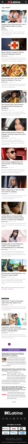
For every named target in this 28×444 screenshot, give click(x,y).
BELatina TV (4, 241)
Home (2, 5)
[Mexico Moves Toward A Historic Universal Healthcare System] (14, 44)
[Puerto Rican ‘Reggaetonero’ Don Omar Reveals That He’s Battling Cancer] (14, 154)
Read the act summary (21, 442)
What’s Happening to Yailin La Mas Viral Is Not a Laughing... (12, 191)
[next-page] (18, 344)
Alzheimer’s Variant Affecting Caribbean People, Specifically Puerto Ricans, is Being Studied (13, 329)
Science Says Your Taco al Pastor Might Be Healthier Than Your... (12, 79)
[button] (2, 2)
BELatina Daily (4, 29)
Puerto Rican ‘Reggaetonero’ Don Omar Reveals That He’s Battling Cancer (12, 163)
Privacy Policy (18, 438)
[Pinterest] (17, 418)
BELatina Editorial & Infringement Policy (14, 439)
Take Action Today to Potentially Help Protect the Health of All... (12, 302)
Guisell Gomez (4, 110)
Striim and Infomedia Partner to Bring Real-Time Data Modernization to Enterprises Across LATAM (14, 369)
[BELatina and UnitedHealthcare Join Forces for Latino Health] (14, 265)
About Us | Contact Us (10, 438)
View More (14, 402)
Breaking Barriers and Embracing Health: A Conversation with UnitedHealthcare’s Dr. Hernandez (12, 245)
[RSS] (21, 418)
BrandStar (11, 442)
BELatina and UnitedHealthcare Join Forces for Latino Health (13, 274)
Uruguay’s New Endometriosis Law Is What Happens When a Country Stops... (13, 26)
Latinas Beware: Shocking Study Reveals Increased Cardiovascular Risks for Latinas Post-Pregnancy (12, 217)
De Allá (3, 21)
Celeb (3, 187)
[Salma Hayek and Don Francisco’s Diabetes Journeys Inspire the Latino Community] (14, 124)
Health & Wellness (5, 75)
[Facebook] (3, 418)
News (3, 159)
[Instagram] (6, 418)
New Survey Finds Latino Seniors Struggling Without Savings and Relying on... (12, 106)
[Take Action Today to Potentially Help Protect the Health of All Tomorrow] (14, 293)
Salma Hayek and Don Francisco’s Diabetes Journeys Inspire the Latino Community (13, 134)
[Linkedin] (14, 418)
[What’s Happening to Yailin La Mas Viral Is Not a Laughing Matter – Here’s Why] (14, 182)
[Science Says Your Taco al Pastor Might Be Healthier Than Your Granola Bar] (14, 70)
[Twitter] (10, 418)
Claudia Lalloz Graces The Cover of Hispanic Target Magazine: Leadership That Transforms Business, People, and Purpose (13, 354)
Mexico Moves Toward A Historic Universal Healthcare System (12, 53)
